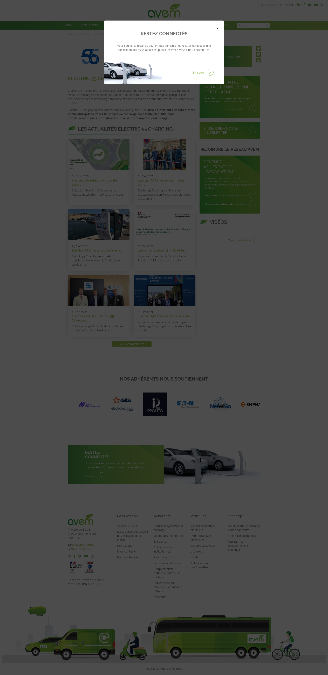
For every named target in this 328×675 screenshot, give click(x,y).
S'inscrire (199, 72)
